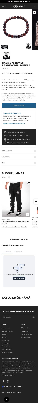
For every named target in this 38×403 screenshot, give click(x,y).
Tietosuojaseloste (26, 334)
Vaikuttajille (5, 341)
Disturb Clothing (6, 219)
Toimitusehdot (25, 328)
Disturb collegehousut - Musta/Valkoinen (16, 221)
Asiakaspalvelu (6, 349)
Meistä (4, 334)
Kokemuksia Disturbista (6, 345)
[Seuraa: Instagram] (8, 381)
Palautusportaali (7, 352)
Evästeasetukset (26, 337)
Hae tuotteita (6, 328)
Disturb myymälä (7, 331)
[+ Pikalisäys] (27, 214)
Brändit (4, 337)
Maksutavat (24, 331)
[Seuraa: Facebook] (3, 381)
